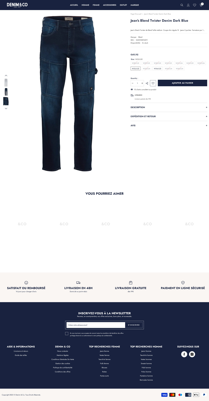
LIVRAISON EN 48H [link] (78, 288)
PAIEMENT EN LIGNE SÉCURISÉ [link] (183, 288)
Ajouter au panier (182, 83)
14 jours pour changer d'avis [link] (26, 291)
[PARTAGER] (148, 83)
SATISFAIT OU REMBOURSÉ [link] (26, 288)
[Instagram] (192, 354)
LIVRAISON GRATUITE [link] (130, 288)
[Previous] (6, 75)
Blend (140, 37)
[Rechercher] (181, 5)
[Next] (6, 108)
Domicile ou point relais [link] (78, 291)
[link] (21, 256)
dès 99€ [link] (131, 291)
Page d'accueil (136, 14)
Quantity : (134, 78)
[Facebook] (184, 354)
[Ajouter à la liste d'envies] (153, 83)
